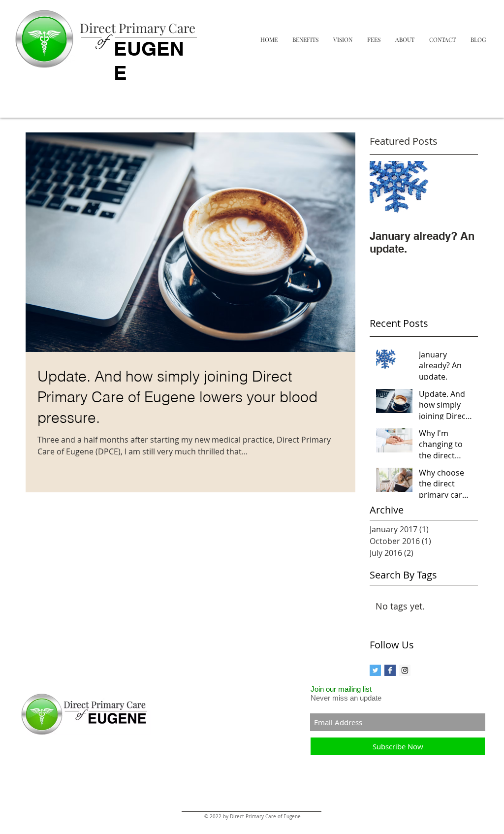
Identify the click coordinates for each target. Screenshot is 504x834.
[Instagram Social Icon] (404, 670)
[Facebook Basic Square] (390, 670)
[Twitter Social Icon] (375, 670)
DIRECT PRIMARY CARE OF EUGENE (38, 102)
